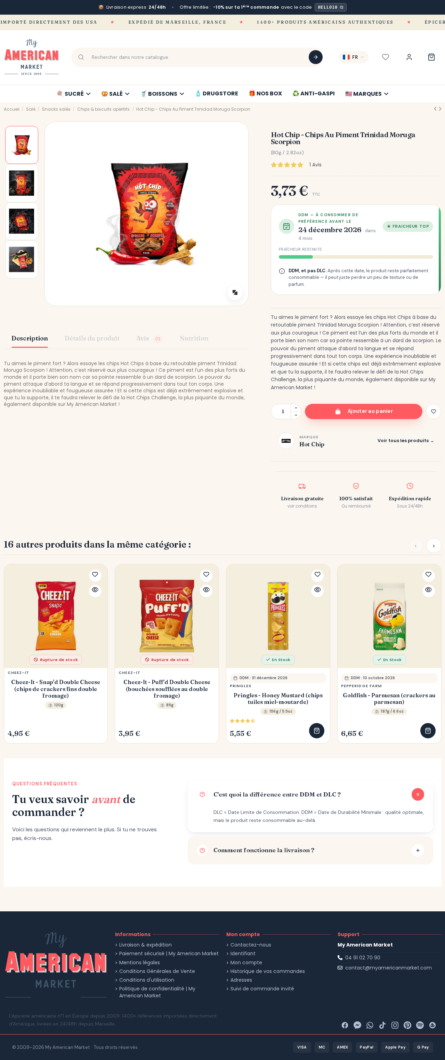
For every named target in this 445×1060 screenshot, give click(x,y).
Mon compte (246, 962)
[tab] (150, 339)
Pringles (240, 686)
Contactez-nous (250, 945)
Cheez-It (19, 672)
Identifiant (243, 953)
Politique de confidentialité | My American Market (157, 992)
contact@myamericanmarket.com (388, 967)
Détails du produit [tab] (92, 338)
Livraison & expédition (145, 945)
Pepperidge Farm (361, 686)
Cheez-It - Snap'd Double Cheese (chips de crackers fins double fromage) (55, 689)
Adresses (241, 980)
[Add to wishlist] (433, 411)
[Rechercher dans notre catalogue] (316, 57)
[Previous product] (436, 108)
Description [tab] (29, 338)
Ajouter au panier (370, 411)
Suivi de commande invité (262, 989)
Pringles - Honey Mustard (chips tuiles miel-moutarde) (278, 698)
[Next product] (440, 108)
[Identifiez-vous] (409, 57)
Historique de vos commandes (267, 971)
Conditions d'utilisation (146, 980)
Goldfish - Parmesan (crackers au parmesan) (389, 698)
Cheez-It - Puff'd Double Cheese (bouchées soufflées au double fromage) (166, 689)
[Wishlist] (385, 57)
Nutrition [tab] (194, 338)
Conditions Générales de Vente (157, 971)
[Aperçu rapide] (95, 591)
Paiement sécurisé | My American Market (169, 953)
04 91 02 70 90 (362, 957)
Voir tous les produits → (406, 440)
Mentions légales (139, 962)
